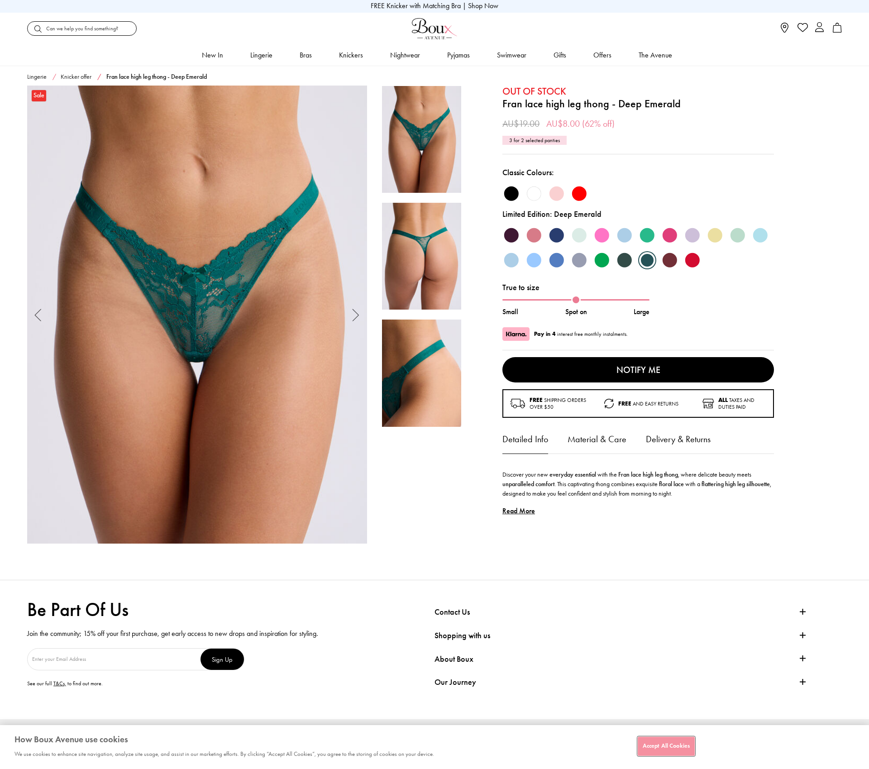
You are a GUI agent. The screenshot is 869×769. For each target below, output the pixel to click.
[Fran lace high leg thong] (197, 315)
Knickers (351, 55)
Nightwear (405, 55)
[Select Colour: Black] (511, 194)
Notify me (638, 369)
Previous (38, 315)
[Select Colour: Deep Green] (625, 260)
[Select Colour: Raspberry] (534, 235)
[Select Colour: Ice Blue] (760, 235)
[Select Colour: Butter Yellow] (715, 235)
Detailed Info (525, 439)
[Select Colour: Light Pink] (557, 194)
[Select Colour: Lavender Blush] (692, 235)
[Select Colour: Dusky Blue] (625, 235)
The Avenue (655, 55)
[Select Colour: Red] (579, 194)
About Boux (453, 659)
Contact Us (452, 612)
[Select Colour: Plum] (511, 235)
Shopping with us (462, 635)
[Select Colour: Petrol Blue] (557, 260)
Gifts (560, 55)
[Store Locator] (784, 30)
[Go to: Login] (819, 28)
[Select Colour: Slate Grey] (579, 260)
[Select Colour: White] (534, 194)
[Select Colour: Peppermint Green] (579, 235)
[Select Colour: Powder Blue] (511, 260)
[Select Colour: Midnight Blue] (557, 235)
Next (356, 315)
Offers (602, 55)
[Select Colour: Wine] (670, 260)
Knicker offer (76, 77)
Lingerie (261, 55)
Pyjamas (458, 55)
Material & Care (597, 439)
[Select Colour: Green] (602, 260)
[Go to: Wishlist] (801, 28)
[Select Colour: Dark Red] (692, 260)
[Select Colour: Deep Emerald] (647, 260)
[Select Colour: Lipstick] (670, 235)
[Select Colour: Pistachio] (738, 235)
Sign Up (222, 659)
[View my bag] (837, 30)
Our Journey (455, 682)
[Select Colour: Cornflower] (534, 260)
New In (212, 55)
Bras (306, 55)
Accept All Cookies (666, 746)
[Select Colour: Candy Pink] (602, 235)
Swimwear (511, 55)
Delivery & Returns (678, 439)
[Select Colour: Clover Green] (647, 235)
